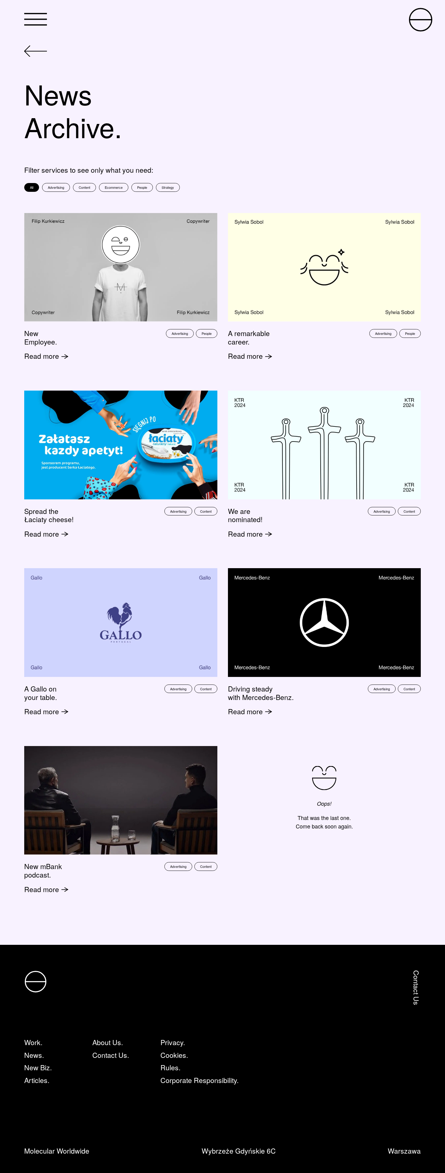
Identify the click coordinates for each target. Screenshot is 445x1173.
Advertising (56, 187)
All (31, 187)
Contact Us (416, 987)
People (142, 187)
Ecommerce (114, 187)
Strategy (168, 187)
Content (84, 187)
